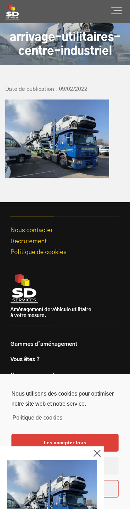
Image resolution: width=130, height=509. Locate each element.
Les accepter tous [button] (65, 442)
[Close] (97, 453)
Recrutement (28, 241)
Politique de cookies (37, 418)
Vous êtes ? (25, 359)
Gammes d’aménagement (43, 344)
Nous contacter (31, 230)
